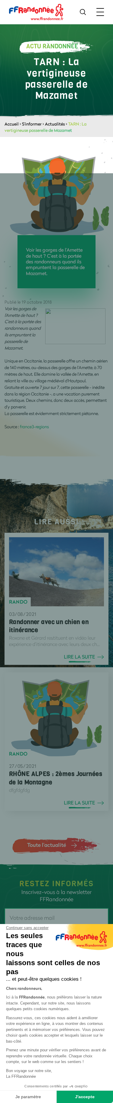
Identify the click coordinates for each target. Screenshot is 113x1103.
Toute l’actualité (46, 844)
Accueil (12, 124)
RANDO (18, 601)
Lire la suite (79, 656)
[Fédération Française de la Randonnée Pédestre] (36, 11)
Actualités (55, 124)
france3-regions (34, 426)
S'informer (32, 124)
